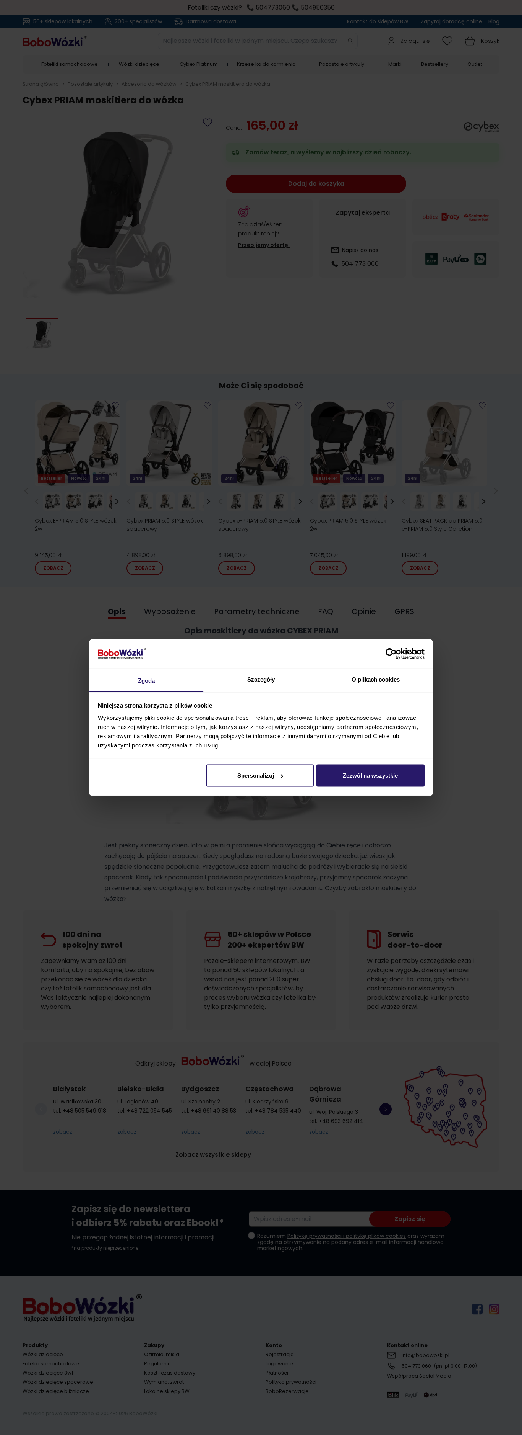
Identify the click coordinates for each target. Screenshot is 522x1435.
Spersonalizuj (255, 775)
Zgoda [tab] (146, 680)
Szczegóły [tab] (261, 679)
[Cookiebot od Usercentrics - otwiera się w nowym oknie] (391, 654)
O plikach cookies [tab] (376, 679)
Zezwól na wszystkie (370, 775)
